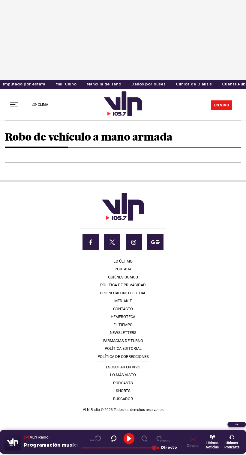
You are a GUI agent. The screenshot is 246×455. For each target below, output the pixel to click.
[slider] (118, 448)
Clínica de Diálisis (194, 84)
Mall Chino (66, 84)
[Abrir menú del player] (236, 424)
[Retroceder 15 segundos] (113, 438)
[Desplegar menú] (14, 104)
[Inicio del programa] (96, 438)
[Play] (129, 438)
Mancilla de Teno (104, 84)
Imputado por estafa (24, 84)
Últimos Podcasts (231, 445)
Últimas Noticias (212, 445)
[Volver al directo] (163, 438)
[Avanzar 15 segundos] (144, 438)
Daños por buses (148, 84)
